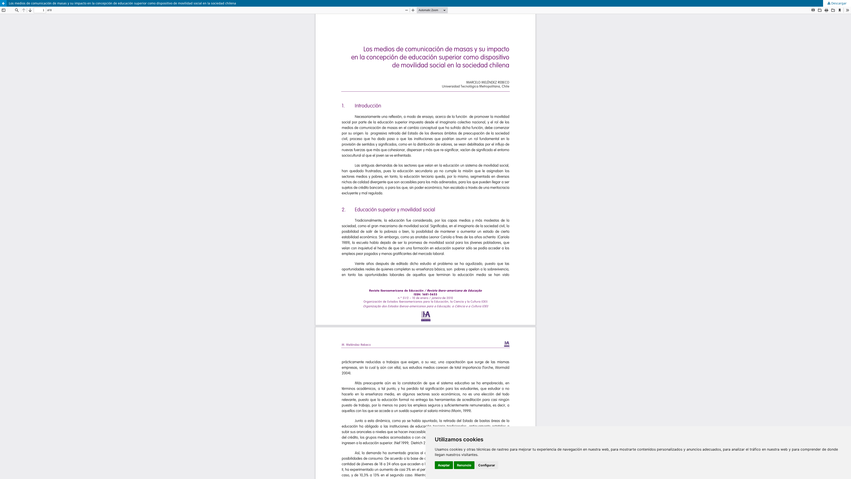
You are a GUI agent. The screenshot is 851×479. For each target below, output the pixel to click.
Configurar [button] (486, 465)
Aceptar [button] (444, 465)
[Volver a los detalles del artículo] (3, 3)
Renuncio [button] (464, 465)
